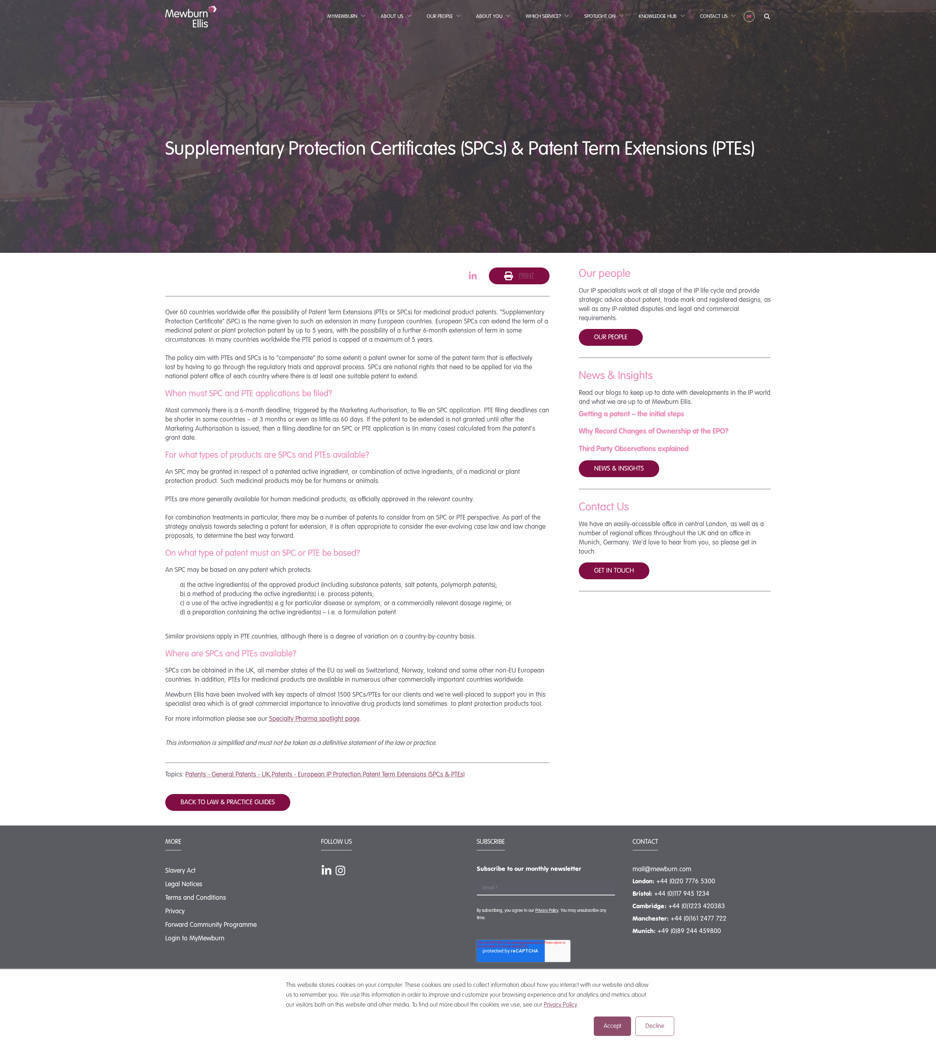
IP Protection (344, 774)
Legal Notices (183, 884)
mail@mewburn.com (662, 869)
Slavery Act (180, 871)
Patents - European (298, 774)
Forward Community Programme (211, 925)
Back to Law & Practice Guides (228, 802)
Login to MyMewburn (194, 938)
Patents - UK (252, 774)
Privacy (175, 911)
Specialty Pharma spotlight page (314, 719)
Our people (610, 337)
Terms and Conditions (195, 898)
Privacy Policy (560, 1005)
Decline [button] (654, 1026)
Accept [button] (612, 1026)
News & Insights (619, 468)
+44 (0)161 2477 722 (698, 919)
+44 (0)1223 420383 (696, 906)
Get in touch (614, 571)
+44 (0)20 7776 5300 (685, 881)
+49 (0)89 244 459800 (689, 931)
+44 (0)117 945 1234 (681, 894)
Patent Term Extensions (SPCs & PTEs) (414, 774)
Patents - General (209, 774)
